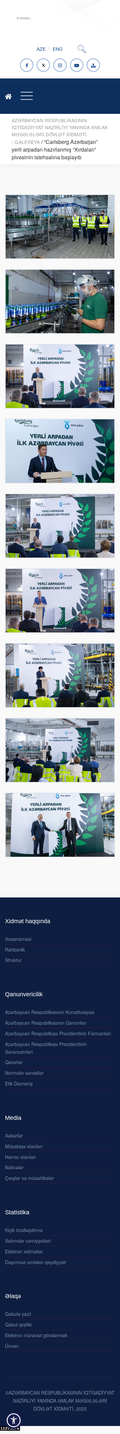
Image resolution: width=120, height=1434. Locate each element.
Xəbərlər (14, 1135)
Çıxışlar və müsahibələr (29, 1178)
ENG (58, 49)
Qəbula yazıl (18, 1313)
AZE (41, 49)
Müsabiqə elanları (23, 1146)
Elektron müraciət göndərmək (36, 1335)
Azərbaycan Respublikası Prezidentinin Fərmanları (58, 1033)
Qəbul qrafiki (18, 1324)
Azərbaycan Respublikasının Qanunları (45, 1022)
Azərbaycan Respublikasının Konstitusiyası (49, 1012)
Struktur (13, 960)
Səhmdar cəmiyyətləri (28, 1240)
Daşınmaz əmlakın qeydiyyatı (35, 1262)
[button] (14, 1420)
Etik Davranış (19, 1083)
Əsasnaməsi (18, 939)
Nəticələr (14, 1167)
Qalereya (27, 142)
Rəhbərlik (15, 949)
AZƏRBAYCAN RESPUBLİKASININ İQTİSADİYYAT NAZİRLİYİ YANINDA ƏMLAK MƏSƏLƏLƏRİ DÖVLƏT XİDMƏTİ (60, 127)
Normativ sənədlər (24, 1072)
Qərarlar (14, 1062)
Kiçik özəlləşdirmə (24, 1230)
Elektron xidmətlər (24, 1251)
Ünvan (12, 1346)
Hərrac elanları (20, 1157)
